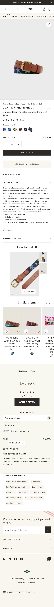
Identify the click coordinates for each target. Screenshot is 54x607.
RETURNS (36, 2)
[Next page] (49, 247)
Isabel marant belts (13, 503)
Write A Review (27, 402)
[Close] (51, 2)
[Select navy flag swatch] (32, 353)
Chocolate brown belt (33, 498)
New (5, 16)
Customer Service (12, 539)
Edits (14, 16)
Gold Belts (10, 492)
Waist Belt (23, 492)
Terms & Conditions (36, 578)
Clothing (41, 16)
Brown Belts (37, 487)
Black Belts (35, 482)
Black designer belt (13, 498)
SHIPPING (25, 2)
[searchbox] (24, 418)
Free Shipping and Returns (29, 164)
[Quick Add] (6, 331)
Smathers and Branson (18, 107)
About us (7, 549)
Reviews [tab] (23, 371)
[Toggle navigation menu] (5, 9)
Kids (4, 104)
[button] (49, 107)
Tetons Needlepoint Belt (12, 345)
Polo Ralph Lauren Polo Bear (17, 487)
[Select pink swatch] (51, 356)
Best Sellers (27, 16)
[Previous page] (45, 247)
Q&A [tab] (33, 371)
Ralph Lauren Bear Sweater (16, 482)
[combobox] (27, 431)
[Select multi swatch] (12, 353)
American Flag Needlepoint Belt (32, 345)
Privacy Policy (17, 578)
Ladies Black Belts (38, 492)
